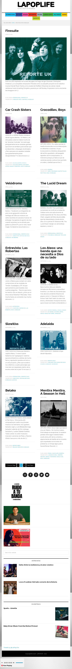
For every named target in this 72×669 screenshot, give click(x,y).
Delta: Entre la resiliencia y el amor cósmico (36, 565)
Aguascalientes (17, 164)
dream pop (16, 235)
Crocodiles (54, 171)
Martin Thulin (62, 171)
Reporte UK (24, 97)
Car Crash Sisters (18, 110)
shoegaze (31, 99)
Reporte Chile (25, 234)
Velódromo (13, 183)
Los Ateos (56, 311)
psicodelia (51, 235)
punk (61, 456)
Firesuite (12, 30)
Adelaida (47, 324)
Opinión (64, 310)
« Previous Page (10, 465)
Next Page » (30, 465)
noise (46, 313)
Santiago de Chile (24, 235)
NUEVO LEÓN (55, 453)
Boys (49, 171)
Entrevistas (16, 306)
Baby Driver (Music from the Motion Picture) (21, 626)
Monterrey (53, 456)
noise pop (59, 362)
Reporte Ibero (16, 445)
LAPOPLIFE (36, 5)
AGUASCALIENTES (17, 163)
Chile (55, 362)
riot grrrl (51, 313)
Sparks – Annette (10, 608)
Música (24, 163)
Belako (10, 390)
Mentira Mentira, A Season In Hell (52, 392)
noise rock (17, 166)
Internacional (17, 97)
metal (61, 311)
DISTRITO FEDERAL (52, 310)
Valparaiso (55, 364)
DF (48, 311)
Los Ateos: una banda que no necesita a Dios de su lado (51, 252)
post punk (43, 173)
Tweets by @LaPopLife (11, 647)
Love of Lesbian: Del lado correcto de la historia (38, 582)
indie (14, 378)
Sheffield (24, 99)
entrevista (22, 308)
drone (51, 311)
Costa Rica (16, 308)
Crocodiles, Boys (53, 110)
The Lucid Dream (53, 183)
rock (20, 99)
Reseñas (50, 169)
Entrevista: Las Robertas (16, 249)
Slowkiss (11, 324)
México (12, 166)
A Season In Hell (52, 455)
